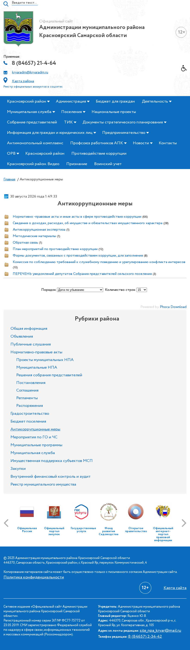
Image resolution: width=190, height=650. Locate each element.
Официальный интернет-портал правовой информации (163, 534)
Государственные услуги (83, 530)
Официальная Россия (27, 530)
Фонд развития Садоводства (108, 531)
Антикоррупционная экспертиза (39, 229)
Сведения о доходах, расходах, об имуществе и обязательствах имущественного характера (87, 223)
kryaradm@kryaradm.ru (30, 72)
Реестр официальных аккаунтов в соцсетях (33, 87)
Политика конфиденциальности (33, 577)
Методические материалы (34, 236)
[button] (185, 69)
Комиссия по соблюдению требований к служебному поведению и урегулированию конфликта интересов (99, 262)
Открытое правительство (136, 530)
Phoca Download (173, 307)
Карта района (23, 81)
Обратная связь (25, 242)
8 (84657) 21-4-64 (34, 63)
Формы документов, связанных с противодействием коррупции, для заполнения (78, 255)
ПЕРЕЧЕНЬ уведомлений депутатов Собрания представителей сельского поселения (82, 273)
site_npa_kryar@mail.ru (160, 631)
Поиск (5, 3)
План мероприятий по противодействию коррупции (55, 249)
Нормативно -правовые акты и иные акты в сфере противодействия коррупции (77, 216)
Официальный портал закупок (54, 531)
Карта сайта (175, 588)
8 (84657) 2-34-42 (145, 637)
